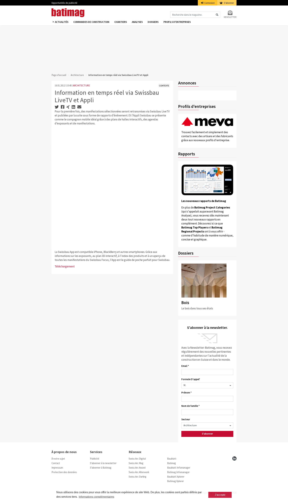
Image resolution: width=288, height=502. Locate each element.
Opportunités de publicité (64, 2)
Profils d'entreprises (177, 21)
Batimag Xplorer (175, 481)
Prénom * (186, 392)
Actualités (61, 21)
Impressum (57, 467)
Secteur (185, 419)
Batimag (171, 463)
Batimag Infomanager (178, 472)
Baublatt (171, 458)
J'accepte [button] (220, 494)
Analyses (137, 21)
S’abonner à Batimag (100, 467)
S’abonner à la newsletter (103, 463)
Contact (56, 463)
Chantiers (120, 21)
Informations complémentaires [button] (96, 496)
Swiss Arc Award (137, 467)
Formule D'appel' (190, 379)
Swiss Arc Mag (136, 463)
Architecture (77, 75)
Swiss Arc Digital (137, 458)
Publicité (94, 458)
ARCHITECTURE (81, 85)
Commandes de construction (91, 21)
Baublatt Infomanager (178, 467)
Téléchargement (65, 266)
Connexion (209, 2)
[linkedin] (234, 458)
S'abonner (228, 2)
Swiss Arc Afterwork (139, 472)
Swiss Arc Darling (137, 476)
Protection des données (64, 472)
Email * (185, 365)
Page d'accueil (59, 75)
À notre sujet (58, 458)
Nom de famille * (190, 405)
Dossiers (153, 21)
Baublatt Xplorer (175, 476)
